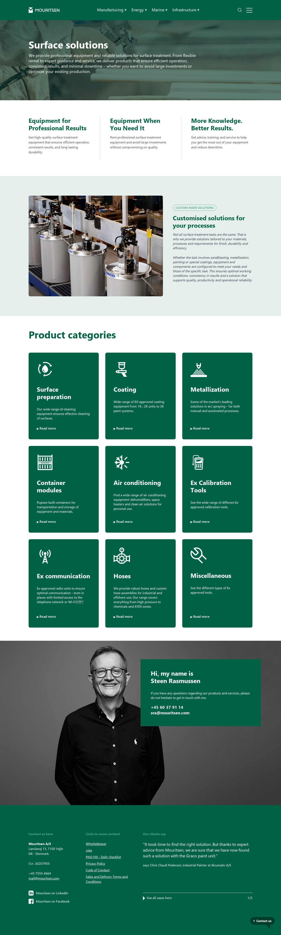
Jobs (89, 850)
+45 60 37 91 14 (167, 707)
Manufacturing (112, 9)
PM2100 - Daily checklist (103, 857)
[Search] (240, 10)
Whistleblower (96, 844)
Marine (159, 9)
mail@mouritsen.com (44, 878)
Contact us (264, 921)
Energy (139, 9)
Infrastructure (185, 9)
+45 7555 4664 (40, 873)
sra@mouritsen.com (170, 712)
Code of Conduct (98, 870)
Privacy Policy (95, 863)
